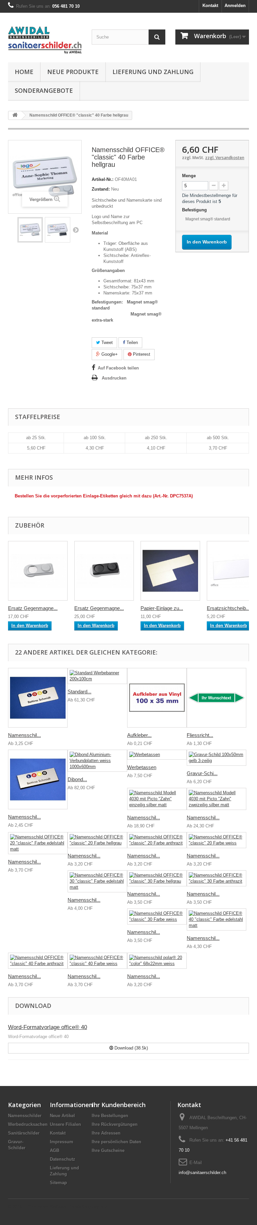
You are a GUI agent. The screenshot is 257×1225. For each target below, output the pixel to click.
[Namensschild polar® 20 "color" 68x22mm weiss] (157, 961)
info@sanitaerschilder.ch (202, 1172)
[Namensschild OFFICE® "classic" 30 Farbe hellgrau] (157, 878)
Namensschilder (24, 1115)
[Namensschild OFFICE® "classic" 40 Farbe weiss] (97, 961)
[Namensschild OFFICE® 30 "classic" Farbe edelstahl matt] (97, 881)
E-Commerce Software (45, 1206)
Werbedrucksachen (28, 1124)
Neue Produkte (73, 72)
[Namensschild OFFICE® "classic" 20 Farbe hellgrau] (97, 840)
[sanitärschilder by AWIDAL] (45, 40)
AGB (54, 1150)
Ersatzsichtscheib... (228, 608)
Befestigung (195, 209)
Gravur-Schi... (202, 773)
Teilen (131, 342)
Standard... (79, 691)
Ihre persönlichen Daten (116, 1141)
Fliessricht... (200, 735)
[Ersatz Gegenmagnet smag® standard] (38, 571)
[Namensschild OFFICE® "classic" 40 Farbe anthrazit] (38, 961)
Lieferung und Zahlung (152, 72)
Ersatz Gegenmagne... (33, 608)
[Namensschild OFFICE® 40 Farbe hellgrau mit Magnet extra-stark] (57, 229)
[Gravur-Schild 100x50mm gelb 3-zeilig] (216, 758)
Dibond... (77, 779)
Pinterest (141, 354)
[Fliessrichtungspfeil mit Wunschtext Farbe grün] (216, 698)
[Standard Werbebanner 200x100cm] (97, 676)
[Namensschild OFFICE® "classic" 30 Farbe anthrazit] (216, 878)
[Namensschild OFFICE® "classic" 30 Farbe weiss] (157, 916)
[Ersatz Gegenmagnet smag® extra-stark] (104, 571)
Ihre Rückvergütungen (115, 1124)
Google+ (109, 354)
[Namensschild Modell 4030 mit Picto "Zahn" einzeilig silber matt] (157, 799)
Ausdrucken (114, 378)
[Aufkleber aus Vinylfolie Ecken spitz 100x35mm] (157, 698)
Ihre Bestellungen (110, 1115)
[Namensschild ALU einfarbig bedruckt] (38, 698)
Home (24, 72)
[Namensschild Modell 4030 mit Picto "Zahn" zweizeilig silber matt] (216, 799)
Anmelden (235, 5)
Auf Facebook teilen (118, 367)
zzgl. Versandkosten (224, 157)
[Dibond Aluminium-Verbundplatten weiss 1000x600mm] (97, 761)
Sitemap (58, 1182)
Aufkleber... (139, 735)
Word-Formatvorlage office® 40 (47, 1027)
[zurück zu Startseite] (15, 115)
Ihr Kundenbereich (119, 1105)
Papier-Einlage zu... (162, 608)
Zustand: (101, 189)
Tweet (106, 342)
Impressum (61, 1141)
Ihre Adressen (106, 1133)
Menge (189, 175)
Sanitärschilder (23, 1133)
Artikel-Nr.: (102, 179)
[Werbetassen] (157, 755)
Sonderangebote (44, 90)
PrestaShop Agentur (88, 1206)
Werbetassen (141, 767)
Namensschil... (24, 735)
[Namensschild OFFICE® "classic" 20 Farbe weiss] (216, 840)
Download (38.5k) (130, 1047)
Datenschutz (62, 1159)
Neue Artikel (62, 1115)
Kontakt (210, 5)
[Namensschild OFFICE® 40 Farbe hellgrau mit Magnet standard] (30, 229)
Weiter (75, 229)
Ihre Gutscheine (108, 1150)
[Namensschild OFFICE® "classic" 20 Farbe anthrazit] (157, 840)
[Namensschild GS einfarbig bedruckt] (38, 779)
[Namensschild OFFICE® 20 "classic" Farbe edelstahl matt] (38, 843)
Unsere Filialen (65, 1124)
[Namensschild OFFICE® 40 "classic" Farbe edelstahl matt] (216, 919)
